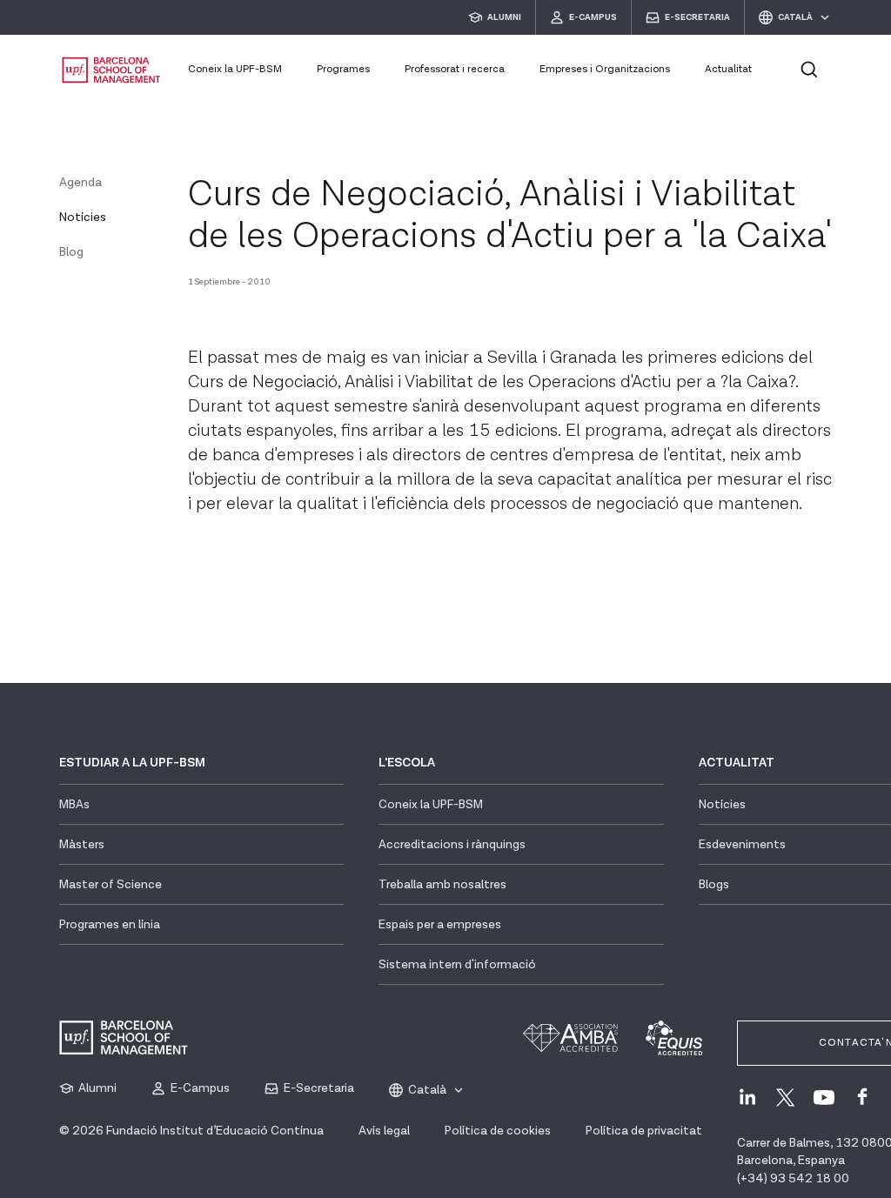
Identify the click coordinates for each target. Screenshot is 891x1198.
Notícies (82, 217)
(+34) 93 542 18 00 (793, 1179)
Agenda (80, 183)
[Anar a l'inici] (111, 70)
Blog (71, 252)
